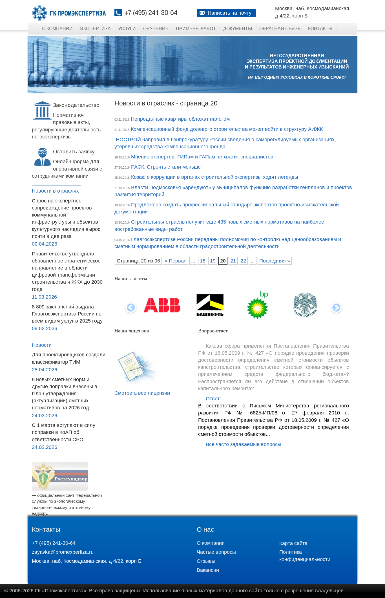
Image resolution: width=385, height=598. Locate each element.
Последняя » (274, 261)
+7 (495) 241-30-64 (150, 13)
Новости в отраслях (55, 191)
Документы (237, 28)
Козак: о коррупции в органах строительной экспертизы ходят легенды (214, 177)
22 (243, 261)
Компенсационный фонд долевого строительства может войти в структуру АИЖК (227, 129)
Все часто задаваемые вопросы (243, 444)
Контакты (320, 28)
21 (233, 261)
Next (336, 308)
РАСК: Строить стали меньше (166, 167)
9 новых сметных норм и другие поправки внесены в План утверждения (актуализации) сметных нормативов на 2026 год (64, 394)
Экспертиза (95, 28)
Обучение (156, 28)
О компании (57, 28)
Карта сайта (293, 543)
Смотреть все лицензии (142, 393)
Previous (130, 308)
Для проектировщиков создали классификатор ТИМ (68, 358)
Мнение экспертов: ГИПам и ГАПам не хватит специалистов (202, 157)
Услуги (127, 28)
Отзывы (206, 561)
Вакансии (208, 570)
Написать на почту (229, 13)
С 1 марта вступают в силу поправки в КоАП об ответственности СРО (63, 432)
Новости (42, 345)
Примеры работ (196, 28)
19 (213, 261)
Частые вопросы (216, 552)
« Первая (176, 261)
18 (202, 261)
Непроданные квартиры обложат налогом (180, 119)
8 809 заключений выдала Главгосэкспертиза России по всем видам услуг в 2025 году (67, 314)
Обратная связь (280, 28)
